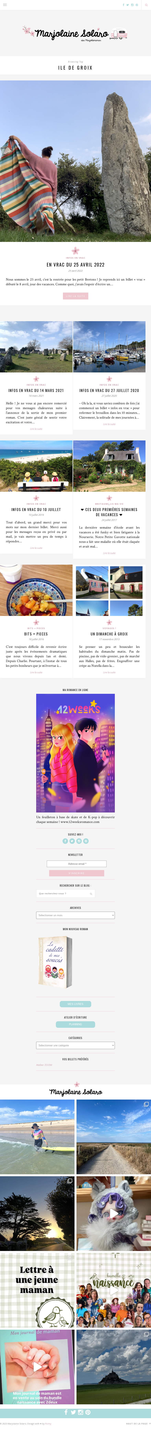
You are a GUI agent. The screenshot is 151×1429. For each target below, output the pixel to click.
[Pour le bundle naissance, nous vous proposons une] (37, 1290)
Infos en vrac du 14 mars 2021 (36, 390)
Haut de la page (137, 1423)
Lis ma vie (116, 503)
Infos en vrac (75, 257)
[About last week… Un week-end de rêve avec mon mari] (113, 1367)
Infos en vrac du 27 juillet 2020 (109, 390)
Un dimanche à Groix (109, 633)
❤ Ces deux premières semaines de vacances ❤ (109, 512)
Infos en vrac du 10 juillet (36, 509)
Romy (48, 1423)
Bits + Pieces (36, 628)
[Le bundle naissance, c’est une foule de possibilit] (113, 1290)
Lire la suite (36, 429)
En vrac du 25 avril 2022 (76, 264)
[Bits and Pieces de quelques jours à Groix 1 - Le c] (37, 1213)
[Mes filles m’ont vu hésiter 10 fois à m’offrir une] (113, 1213)
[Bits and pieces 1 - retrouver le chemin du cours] (113, 1137)
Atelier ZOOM (44, 1065)
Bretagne (102, 503)
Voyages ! (109, 628)
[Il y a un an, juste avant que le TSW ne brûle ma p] (37, 1137)
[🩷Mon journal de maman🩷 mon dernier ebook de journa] (37, 1367)
